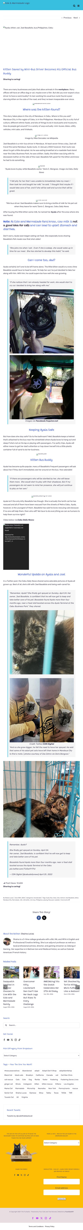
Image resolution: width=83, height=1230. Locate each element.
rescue (75, 1088)
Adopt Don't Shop (49, 1071)
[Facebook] (4, 1040)
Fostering (54, 1080)
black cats (19, 1075)
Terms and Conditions (36, 1226)
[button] (5, 987)
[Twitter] (12, 1040)
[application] (16, 547)
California (40, 1075)
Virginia (25, 1097)
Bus (51, 898)
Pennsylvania (64, 1088)
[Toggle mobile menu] (78, 6)
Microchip (31, 1088)
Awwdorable (37, 898)
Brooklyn (29, 1075)
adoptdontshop (65, 1071)
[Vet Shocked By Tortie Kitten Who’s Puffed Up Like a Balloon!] (72, 972)
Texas (56, 1093)
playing (45, 900)
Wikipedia (54, 138)
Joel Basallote (69, 898)
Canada (49, 1075)
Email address (61, 1188)
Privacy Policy (49, 1226)
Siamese (32, 1093)
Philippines (39, 900)
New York (52, 1088)
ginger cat (8, 1084)
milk (21, 900)
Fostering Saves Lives (69, 1080)
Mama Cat (8, 1088)
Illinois (18, 1084)
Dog (30, 1080)
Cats (17, 1080)
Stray (41, 1093)
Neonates (42, 1088)
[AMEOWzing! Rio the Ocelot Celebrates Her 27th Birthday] (52, 972)
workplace (63, 89)
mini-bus (32, 900)
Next (75, 18)
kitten (76, 898)
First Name (62, 1177)
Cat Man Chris (66, 1075)
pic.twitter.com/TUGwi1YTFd (22, 869)
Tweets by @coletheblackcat (19, 1116)
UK (17, 1097)
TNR (70, 1093)
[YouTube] (8, 1040)
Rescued (51, 900)
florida (37, 1080)
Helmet (62, 898)
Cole (58, 898)
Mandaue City (7, 900)
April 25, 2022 (45, 874)
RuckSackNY (69, 1211)
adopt (37, 1071)
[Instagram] (16, 1040)
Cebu (54, 898)
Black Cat (8, 1075)
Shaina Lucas (9, 898)
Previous (67, 18)
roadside (57, 900)
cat (57, 1075)
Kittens (58, 1084)
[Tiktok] (19, 1040)
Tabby (48, 1093)
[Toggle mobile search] (74, 6)
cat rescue (8, 1080)
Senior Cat (8, 1093)
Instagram (27, 1084)
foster (45, 1080)
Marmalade (15, 900)
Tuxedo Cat (9, 1097)
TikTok (63, 1093)
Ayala (48, 898)
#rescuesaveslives (11, 1071)
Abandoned (27, 1071)
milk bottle (26, 900)
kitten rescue (47, 1084)
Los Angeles (69, 1084)
